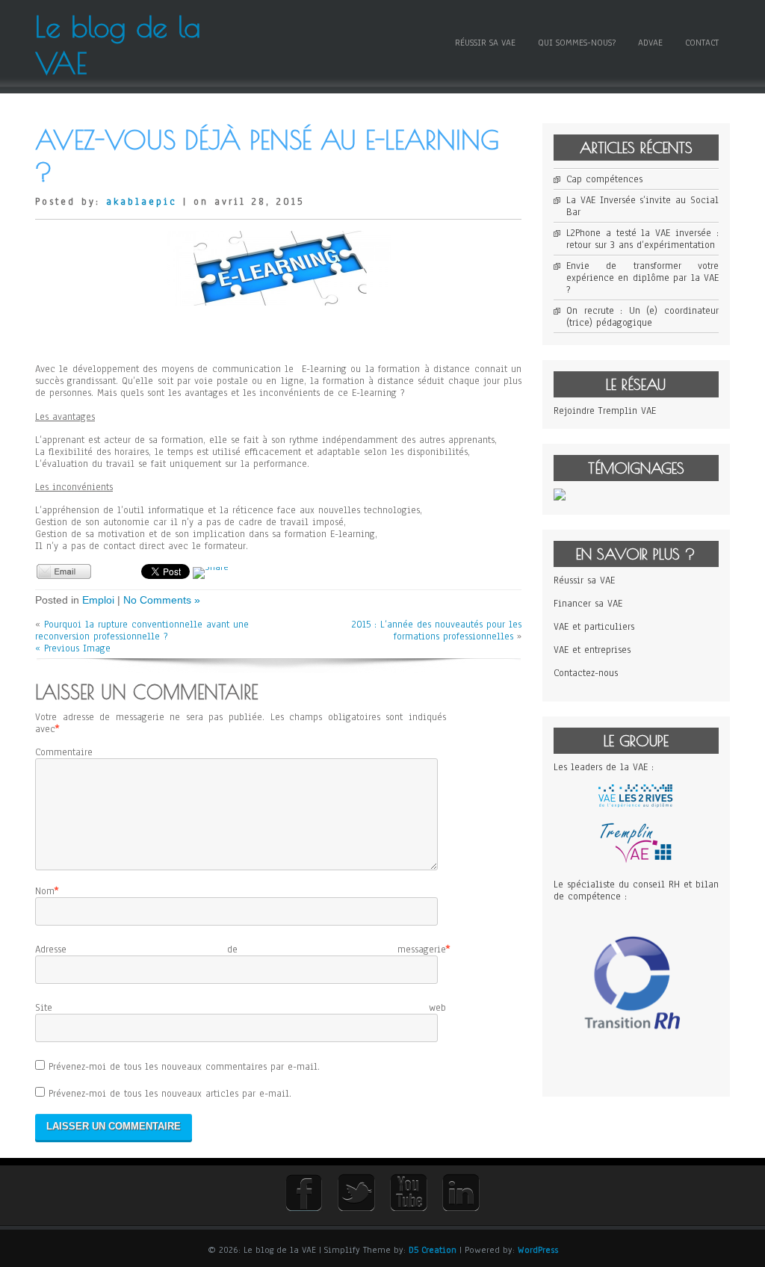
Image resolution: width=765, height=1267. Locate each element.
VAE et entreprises (592, 650)
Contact (702, 43)
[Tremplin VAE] (635, 861)
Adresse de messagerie (240, 949)
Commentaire (64, 752)
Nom (45, 891)
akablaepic (141, 201)
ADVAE (650, 43)
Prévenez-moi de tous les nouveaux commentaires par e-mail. (184, 1067)
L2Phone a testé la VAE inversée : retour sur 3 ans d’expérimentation (642, 239)
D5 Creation (432, 1250)
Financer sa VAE (588, 603)
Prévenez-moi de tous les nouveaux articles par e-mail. (170, 1093)
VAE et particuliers (594, 627)
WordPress (538, 1250)
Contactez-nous (586, 673)
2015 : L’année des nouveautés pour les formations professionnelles (436, 630)
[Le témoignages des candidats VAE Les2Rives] (560, 497)
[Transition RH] (636, 1068)
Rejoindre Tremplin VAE (605, 411)
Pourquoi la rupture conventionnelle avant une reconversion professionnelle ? (142, 630)
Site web (240, 1007)
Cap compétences (604, 179)
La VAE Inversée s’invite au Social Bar (642, 206)
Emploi (98, 600)
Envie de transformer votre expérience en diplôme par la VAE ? (642, 278)
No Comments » (161, 600)
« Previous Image (73, 648)
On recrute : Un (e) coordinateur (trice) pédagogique (642, 316)
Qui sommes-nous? (577, 43)
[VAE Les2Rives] (635, 804)
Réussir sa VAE (485, 43)
